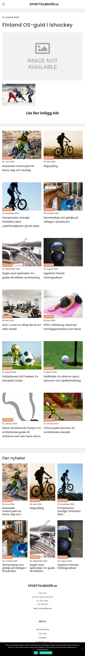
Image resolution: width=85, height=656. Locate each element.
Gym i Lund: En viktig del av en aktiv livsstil (21, 327)
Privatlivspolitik (46, 653)
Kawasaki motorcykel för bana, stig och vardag (18, 168)
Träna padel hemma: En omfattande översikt (59, 430)
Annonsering (42, 629)
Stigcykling (51, 166)
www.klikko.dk (45, 608)
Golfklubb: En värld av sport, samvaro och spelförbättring (62, 378)
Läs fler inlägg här (42, 113)
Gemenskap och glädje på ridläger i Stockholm (61, 220)
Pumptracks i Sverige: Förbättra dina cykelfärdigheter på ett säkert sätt (21, 222)
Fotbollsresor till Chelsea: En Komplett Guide (20, 378)
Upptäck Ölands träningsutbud (54, 275)
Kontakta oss (42, 641)
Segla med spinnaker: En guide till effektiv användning (21, 275)
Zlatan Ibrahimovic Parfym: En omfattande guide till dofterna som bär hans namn (21, 432)
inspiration (7, 158)
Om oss (42, 633)
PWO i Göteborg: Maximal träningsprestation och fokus (62, 327)
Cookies (42, 637)
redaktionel (8, 420)
